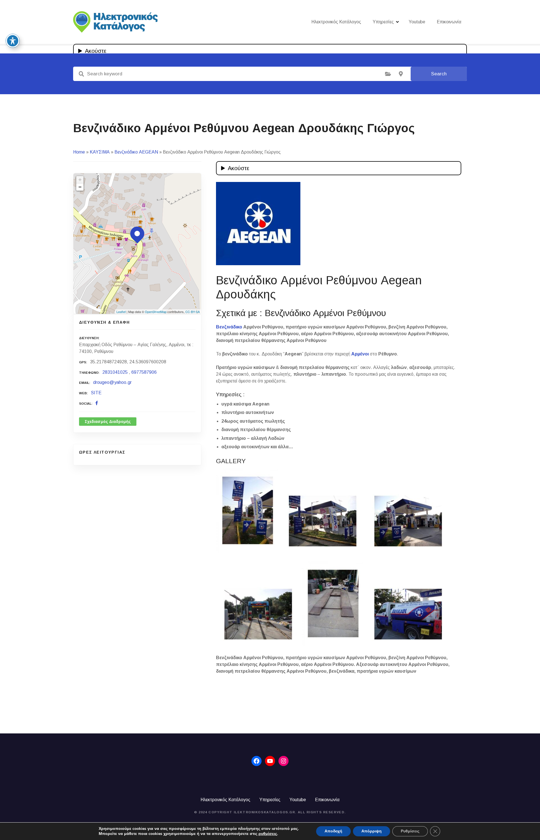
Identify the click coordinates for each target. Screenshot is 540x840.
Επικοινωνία (449, 21)
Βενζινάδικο (229, 327)
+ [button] (80, 180)
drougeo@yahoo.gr (112, 382)
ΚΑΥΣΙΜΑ (100, 152)
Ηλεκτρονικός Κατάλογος (336, 21)
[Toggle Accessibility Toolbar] (12, 41)
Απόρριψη (371, 831)
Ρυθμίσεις (410, 831)
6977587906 (144, 372)
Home (79, 152)
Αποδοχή (333, 831)
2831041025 (115, 372)
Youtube (417, 21)
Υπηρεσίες (383, 21)
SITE (96, 392)
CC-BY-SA (192, 311)
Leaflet (121, 311)
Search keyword (81, 74)
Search (439, 73)
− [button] (80, 187)
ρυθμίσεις (267, 833)
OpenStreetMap (155, 311)
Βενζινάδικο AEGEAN (136, 152)
